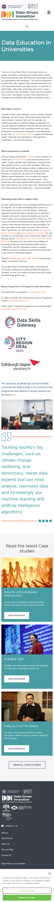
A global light (14, 659)
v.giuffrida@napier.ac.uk (18, 300)
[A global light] (27, 639)
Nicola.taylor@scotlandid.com (14, 309)
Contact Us (6, 855)
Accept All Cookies (27, 898)
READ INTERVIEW (16, 615)
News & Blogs (7, 849)
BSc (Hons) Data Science (23, 134)
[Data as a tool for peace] (27, 706)
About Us (5, 844)
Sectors (4, 833)
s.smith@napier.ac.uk (36, 292)
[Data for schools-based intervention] (27, 572)
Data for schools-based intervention (20, 593)
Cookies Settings (27, 891)
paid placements (19, 159)
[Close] (50, 873)
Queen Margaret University (32, 233)
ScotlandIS (31, 157)
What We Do (6, 838)
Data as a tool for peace (21, 726)
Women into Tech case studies (24, 258)
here (13, 395)
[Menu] (49, 12)
